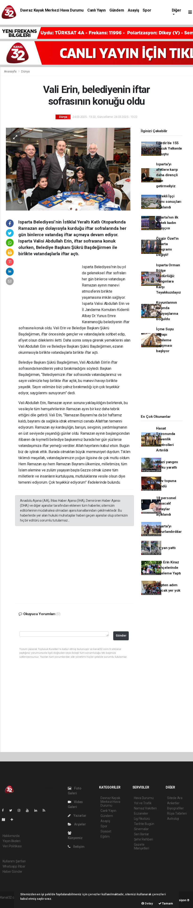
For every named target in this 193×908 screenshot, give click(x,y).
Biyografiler (175, 808)
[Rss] (46, 810)
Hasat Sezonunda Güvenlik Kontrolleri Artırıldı (165, 439)
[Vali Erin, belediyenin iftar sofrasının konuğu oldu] (68, 169)
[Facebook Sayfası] (5, 810)
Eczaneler (141, 813)
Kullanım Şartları (14, 861)
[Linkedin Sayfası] (37, 810)
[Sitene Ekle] (14, 819)
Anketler (173, 803)
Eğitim (105, 836)
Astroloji (173, 818)
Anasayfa (10, 71)
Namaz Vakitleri (145, 808)
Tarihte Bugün (144, 824)
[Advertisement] (50, 294)
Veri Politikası (12, 846)
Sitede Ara (174, 798)
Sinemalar (141, 829)
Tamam (167, 903)
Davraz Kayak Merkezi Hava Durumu (52, 10)
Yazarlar (79, 815)
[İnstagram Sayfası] (21, 810)
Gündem (116, 10)
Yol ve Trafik (143, 803)
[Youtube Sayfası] (29, 810)
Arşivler (79, 824)
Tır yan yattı (166, 548)
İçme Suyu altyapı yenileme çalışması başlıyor (165, 340)
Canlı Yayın (96, 10)
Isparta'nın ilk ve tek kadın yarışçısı (167, 223)
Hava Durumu (144, 798)
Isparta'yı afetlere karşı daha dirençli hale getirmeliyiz (167, 175)
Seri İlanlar (141, 834)
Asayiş (133, 10)
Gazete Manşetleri (141, 846)
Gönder (121, 635)
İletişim (78, 846)
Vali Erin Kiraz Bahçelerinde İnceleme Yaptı (168, 567)
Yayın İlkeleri (11, 841)
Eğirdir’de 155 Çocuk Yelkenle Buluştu (169, 148)
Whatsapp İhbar (14, 866)
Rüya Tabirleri (177, 813)
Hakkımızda (11, 836)
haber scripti (9, 902)
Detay (148, 903)
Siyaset (106, 831)
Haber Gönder (13, 871)
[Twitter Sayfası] (12, 810)
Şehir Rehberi (143, 839)
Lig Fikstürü (142, 818)
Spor (147, 10)
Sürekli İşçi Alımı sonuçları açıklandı (168, 201)
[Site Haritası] (5, 819)
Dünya (25, 71)
